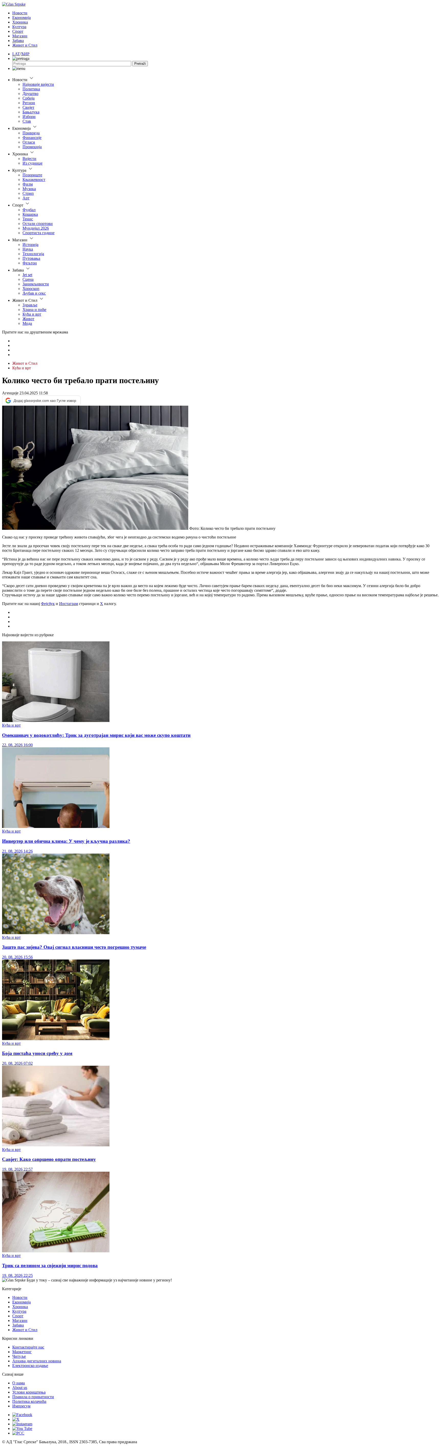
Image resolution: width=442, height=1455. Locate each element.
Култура (19, 27)
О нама (18, 1383)
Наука (28, 249)
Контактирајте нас (28, 1347)
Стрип (28, 193)
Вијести (29, 158)
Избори (29, 116)
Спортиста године (38, 233)
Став (27, 121)
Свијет (28, 107)
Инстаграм (68, 603)
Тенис (28, 219)
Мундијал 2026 (36, 228)
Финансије (32, 137)
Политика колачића (29, 1401)
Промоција (32, 147)
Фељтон (30, 263)
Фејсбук (48, 603)
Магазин (19, 36)
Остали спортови (38, 223)
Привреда (31, 133)
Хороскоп (31, 288)
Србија (29, 98)
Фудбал (29, 210)
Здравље (30, 305)
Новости (19, 13)
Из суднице (32, 163)
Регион (29, 103)
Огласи (29, 142)
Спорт (17, 31)
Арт (26, 198)
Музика (29, 189)
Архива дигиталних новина (36, 1361)
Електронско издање (30, 1365)
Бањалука (31, 112)
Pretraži (140, 64)
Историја (30, 244)
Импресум (21, 1406)
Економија (21, 17)
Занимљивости (36, 284)
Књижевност (34, 179)
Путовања (31, 258)
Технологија (33, 254)
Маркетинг (22, 1352)
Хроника (20, 22)
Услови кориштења (29, 1392)
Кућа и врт (32, 314)
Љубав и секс (34, 293)
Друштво (30, 93)
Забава (18, 40)
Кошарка (30, 214)
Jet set (27, 275)
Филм (28, 184)
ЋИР (25, 54)
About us (19, 1387)
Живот (28, 319)
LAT (16, 54)
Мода (27, 323)
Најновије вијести (38, 84)
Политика (31, 89)
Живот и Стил (24, 45)
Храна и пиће (34, 309)
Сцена (28, 279)
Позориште (32, 175)
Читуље (19, 1356)
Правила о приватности (33, 1397)
